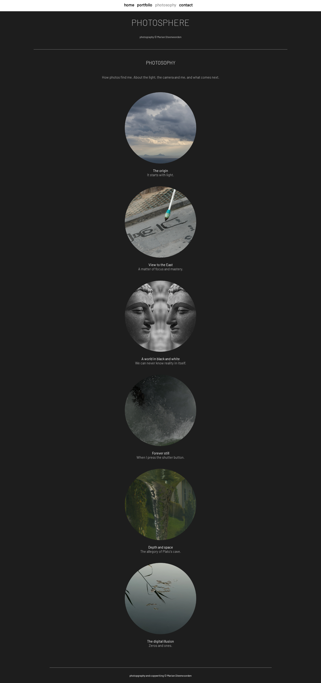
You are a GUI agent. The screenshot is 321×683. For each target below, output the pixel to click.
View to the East (161, 265)
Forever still (160, 453)
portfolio (144, 4)
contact (186, 4)
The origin (160, 170)
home (129, 4)
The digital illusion (160, 641)
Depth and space (160, 547)
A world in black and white (160, 359)
